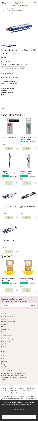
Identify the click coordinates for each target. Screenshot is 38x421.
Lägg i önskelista (8, 73)
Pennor (9, 9)
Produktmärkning (6, 341)
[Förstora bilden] (19, 28)
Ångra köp (4, 324)
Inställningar (19, 409)
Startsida (3, 9)
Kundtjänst (4, 319)
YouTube (3, 366)
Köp (9, 148)
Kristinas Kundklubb (7, 316)
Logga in (3, 332)
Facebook (4, 361)
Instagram (4, 364)
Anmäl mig (31, 305)
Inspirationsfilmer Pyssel (8, 339)
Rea (2, 326)
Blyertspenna (15, 9)
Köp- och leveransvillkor (8, 321)
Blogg (2, 359)
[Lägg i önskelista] (17, 149)
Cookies (3, 346)
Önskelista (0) (5, 329)
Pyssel (3, 351)
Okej (19, 417)
